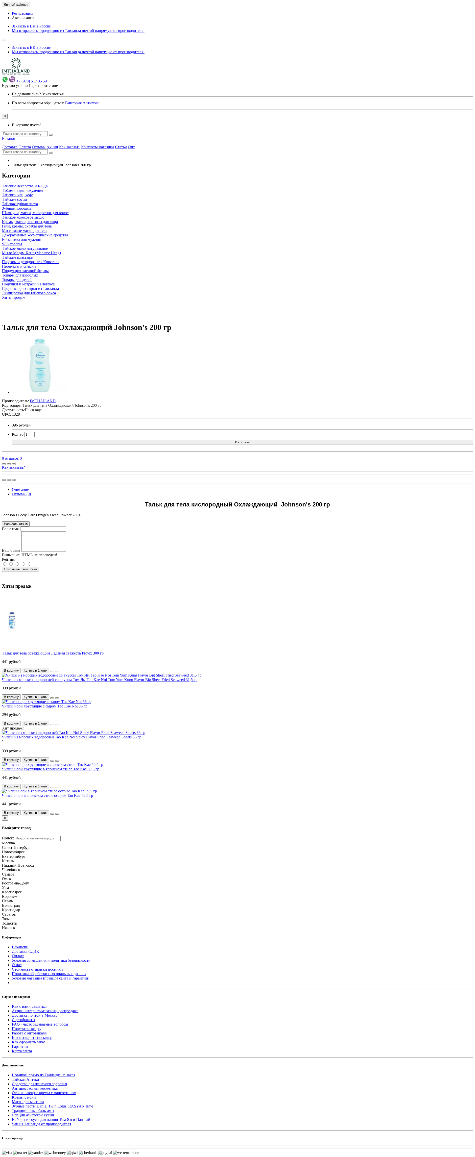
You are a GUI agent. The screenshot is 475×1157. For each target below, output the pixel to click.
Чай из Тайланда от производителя (41, 1124)
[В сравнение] (14, 464)
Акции (52, 147)
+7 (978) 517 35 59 (31, 81)
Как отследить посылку (32, 1037)
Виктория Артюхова (82, 103)
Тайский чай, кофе (17, 195)
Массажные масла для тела (24, 230)
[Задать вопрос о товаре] (4, 464)
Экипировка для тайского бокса (29, 293)
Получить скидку (26, 1029)
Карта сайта (22, 1051)
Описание (20, 489)
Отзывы (39, 147)
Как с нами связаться (29, 1006)
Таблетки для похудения (22, 190)
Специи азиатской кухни (33, 1115)
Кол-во (18, 434)
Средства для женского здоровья (39, 1084)
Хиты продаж (13, 297)
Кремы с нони (24, 1097)
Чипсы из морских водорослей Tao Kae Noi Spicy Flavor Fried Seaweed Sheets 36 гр (71, 737)
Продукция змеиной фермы (25, 271)
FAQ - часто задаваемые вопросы (40, 1024)
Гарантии (20, 1046)
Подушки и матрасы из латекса (28, 284)
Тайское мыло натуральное (25, 248)
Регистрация (22, 13)
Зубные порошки (16, 208)
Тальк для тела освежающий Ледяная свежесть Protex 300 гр (53, 653)
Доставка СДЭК (25, 951)
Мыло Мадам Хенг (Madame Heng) (31, 253)
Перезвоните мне (43, 85)
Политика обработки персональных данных (49, 974)
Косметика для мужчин (21, 239)
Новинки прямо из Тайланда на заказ (43, 1075)
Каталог (9, 138)
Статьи (121, 147)
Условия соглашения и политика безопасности (51, 960)
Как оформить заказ (28, 1042)
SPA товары (12, 244)
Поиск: (8, 838)
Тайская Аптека (25, 1079)
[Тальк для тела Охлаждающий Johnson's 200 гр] (40, 392)
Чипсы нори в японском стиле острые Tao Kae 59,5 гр (47, 795)
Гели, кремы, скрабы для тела (27, 226)
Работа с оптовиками (30, 1033)
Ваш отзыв (11, 550)
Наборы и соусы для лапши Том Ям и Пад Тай (51, 1119)
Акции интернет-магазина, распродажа (45, 1011)
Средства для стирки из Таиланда (30, 288)
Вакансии (20, 947)
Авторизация (23, 18)
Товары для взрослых (20, 275)
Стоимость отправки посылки (37, 969)
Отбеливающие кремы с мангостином (44, 1093)
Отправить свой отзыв (20, 569)
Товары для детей (17, 279)
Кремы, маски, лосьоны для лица (30, 222)
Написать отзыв (16, 524)
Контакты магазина (97, 147)
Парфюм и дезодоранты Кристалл (30, 262)
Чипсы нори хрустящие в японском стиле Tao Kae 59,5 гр (50, 769)
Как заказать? (13, 467)
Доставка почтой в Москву (34, 1015)
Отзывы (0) (21, 494)
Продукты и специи (19, 266)
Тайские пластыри (17, 257)
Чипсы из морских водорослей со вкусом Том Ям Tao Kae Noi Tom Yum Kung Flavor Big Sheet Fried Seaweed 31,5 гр (99, 680)
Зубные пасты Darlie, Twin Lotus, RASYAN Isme (52, 1106)
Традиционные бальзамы (33, 1110)
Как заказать (69, 147)
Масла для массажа (28, 1102)
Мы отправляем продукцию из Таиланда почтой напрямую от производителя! (78, 30)
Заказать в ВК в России (31, 26)
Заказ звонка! (38, 94)
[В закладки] (9, 464)
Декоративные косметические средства (35, 235)
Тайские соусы (14, 199)
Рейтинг (9, 559)
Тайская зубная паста (20, 204)
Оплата (25, 147)
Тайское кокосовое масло (23, 217)
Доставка (10, 147)
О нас (17, 965)
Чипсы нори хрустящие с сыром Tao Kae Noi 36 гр (44, 706)
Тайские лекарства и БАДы (25, 186)
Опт (131, 147)
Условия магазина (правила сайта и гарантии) (50, 978)
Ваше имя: (11, 529)
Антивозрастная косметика (35, 1088)
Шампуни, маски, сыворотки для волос (35, 213)
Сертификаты (23, 1020)
